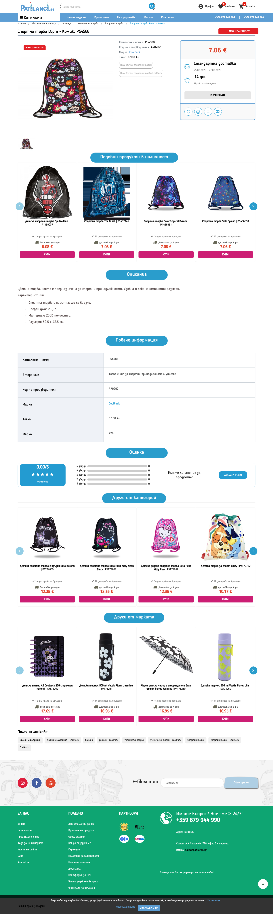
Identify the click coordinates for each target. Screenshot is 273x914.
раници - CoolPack (108, 740)
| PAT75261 (106, 687)
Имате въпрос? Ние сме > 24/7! (209, 814)
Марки (148, 17)
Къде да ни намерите (30, 843)
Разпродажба (126, 17)
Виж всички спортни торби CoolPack (141, 73)
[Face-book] (37, 782)
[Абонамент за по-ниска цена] (208, 112)
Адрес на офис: (185, 832)
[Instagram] (23, 782)
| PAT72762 (225, 566)
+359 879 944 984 (225, 17)
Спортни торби (114, 23)
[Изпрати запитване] (218, 112)
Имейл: (191, 850)
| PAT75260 (166, 687)
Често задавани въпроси (83, 881)
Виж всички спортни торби (136, 65)
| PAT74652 (166, 568)
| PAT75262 (47, 687)
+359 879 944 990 (254, 17)
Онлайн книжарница (44, 23)
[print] (198, 112)
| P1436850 (225, 221)
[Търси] (151, 6)
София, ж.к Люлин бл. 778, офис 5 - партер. (202, 843)
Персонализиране (125, 906)
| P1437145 (106, 221)
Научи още (213, 900)
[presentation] (253, 206)
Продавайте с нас (28, 836)
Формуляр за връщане (81, 888)
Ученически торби (88, 23)
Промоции (101, 17)
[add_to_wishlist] (188, 112)
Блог (20, 856)
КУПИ (47, 254)
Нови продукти (76, 17)
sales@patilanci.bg (196, 850)
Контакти (167, 17)
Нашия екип (25, 830)
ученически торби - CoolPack (165, 740)
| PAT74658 (107, 568)
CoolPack (134, 52)
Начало (22, 23)
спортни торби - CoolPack (225, 740)
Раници (67, 23)
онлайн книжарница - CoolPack (63, 740)
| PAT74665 (47, 568)
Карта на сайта (27, 849)
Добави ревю (233, 475)
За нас (21, 824)
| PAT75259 (225, 687)
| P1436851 (166, 223)
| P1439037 (47, 223)
